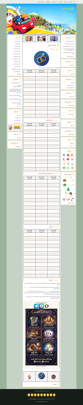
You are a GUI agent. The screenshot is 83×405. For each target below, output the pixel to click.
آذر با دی (29, 215)
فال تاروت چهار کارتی (16, 54)
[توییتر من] (38, 395)
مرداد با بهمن (41, 165)
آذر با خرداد (29, 189)
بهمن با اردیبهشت (41, 238)
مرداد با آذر (41, 158)
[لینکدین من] (29, 395)
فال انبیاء (72, 74)
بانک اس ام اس (54, 2)
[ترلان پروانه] (41, 39)
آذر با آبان (29, 207)
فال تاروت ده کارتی (17, 64)
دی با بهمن (53, 272)
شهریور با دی (29, 162)
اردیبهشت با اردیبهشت (41, 78)
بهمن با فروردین (41, 235)
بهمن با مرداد (41, 250)
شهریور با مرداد (29, 143)
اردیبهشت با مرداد (42, 90)
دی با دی (53, 268)
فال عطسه (18, 138)
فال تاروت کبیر (17, 44)
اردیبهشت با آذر (41, 105)
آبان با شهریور (41, 200)
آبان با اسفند (41, 222)
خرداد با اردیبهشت (29, 78)
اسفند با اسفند (29, 276)
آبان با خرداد (41, 189)
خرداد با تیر (29, 86)
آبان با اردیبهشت (41, 185)
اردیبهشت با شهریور (41, 93)
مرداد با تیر (41, 139)
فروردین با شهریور (53, 93)
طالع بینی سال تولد (71, 203)
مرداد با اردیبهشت (42, 132)
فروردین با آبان (53, 101)
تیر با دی (53, 162)
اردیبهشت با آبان (41, 101)
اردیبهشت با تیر (41, 86)
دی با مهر (53, 257)
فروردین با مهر (53, 97)
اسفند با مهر (29, 257)
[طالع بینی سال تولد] (68, 189)
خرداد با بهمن (29, 112)
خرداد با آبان (29, 101)
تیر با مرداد (53, 143)
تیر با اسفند (53, 169)
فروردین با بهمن (53, 112)
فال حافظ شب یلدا (17, 120)
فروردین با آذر (53, 105)
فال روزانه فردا (17, 146)
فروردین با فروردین (53, 75)
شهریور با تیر (29, 139)
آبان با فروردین (41, 181)
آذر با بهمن (29, 219)
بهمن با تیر (41, 246)
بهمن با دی (41, 268)
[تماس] (41, 395)
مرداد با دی (41, 162)
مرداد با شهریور (41, 147)
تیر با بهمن (53, 165)
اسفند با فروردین (29, 235)
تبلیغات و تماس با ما (40, 2)
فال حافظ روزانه (17, 118)
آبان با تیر (41, 192)
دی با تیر (53, 246)
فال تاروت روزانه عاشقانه (16, 69)
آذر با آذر (29, 211)
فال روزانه (60, 2)
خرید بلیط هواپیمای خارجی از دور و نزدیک (15, 99)
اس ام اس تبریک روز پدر (70, 41)
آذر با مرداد (29, 196)
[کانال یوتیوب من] (32, 395)
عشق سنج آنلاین (71, 134)
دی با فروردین (53, 235)
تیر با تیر (53, 139)
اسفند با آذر (29, 265)
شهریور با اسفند (29, 169)
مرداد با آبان (41, 154)
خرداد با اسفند (29, 116)
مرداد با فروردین (41, 128)
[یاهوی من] (54, 395)
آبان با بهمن (41, 219)
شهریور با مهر (29, 150)
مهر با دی (53, 215)
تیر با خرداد (53, 135)
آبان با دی (41, 215)
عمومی (52, 384)
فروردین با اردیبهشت (53, 78)
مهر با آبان (53, 207)
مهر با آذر (53, 211)
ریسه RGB (72, 143)
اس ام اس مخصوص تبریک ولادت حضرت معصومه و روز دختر (68, 49)
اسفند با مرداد (29, 250)
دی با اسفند (53, 276)
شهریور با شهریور (29, 147)
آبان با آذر (41, 211)
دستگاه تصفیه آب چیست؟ (16, 83)
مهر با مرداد (53, 196)
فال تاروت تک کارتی (17, 49)
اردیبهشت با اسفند (41, 116)
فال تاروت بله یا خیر (17, 71)
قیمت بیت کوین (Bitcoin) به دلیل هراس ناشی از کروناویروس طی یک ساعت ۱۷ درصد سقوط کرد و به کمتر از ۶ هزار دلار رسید (15, 91)
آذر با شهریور (29, 200)
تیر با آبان (53, 154)
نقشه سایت (37, 401)
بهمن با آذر (41, 265)
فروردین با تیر (53, 86)
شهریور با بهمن (29, 165)
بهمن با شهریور (41, 253)
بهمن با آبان (41, 261)
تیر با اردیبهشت (53, 132)
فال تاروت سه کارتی (17, 51)
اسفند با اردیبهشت (29, 238)
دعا (73, 117)
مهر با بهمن (53, 219)
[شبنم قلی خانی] (29, 39)
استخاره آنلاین (48, 2)
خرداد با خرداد (29, 82)
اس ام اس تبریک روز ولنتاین (69, 44)
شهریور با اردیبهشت (29, 132)
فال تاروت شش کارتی (16, 59)
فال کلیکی (72, 125)
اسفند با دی (29, 268)
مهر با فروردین (53, 181)
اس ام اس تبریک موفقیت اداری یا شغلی (68, 53)
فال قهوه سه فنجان (70, 85)
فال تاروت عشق (27, 287)
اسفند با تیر (29, 246)
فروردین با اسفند (53, 116)
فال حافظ (70, 2)
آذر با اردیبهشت (29, 185)
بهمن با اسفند (41, 276)
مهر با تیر (53, 192)
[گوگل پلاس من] (35, 395)
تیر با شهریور (53, 147)
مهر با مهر (53, 204)
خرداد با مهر (29, 97)
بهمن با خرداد (41, 242)
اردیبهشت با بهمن (41, 112)
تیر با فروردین (53, 128)
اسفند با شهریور (29, 253)
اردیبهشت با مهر (41, 97)
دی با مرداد (53, 250)
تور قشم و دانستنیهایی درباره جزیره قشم (15, 95)
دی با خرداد (53, 242)
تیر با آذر (53, 158)
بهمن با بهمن (41, 272)
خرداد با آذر (29, 105)
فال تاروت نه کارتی (17, 61)
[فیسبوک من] (48, 395)
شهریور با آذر (29, 158)
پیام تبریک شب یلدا (17, 123)
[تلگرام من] (51, 395)
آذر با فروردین (29, 181)
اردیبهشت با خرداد (41, 82)
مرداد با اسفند (41, 169)
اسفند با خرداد (29, 242)
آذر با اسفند (29, 222)
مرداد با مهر (41, 150)
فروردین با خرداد (53, 82)
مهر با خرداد (53, 189)
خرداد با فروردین (29, 75)
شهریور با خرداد (29, 135)
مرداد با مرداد (41, 143)
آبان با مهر (41, 204)
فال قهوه (72, 83)
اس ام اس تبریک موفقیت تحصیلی (68, 46)
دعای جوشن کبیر (71, 114)
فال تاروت (65, 2)
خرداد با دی (29, 108)
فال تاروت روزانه (46, 291)
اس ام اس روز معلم (71, 56)
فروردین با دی (53, 108)
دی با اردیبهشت (53, 238)
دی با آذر (53, 265)
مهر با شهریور (53, 200)
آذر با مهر (29, 204)
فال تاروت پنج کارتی (17, 56)
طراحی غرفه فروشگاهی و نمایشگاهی (16, 103)
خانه (74, 2)
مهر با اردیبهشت (53, 185)
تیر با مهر (53, 150)
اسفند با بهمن (29, 272)
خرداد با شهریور (29, 93)
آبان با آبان (41, 207)
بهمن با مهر (41, 257)
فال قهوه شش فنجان (70, 88)
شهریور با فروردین (29, 128)
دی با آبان (53, 261)
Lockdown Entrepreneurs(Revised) (17, 85)
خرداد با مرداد (29, 90)
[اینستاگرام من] (44, 395)
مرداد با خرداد (41, 135)
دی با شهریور (53, 253)
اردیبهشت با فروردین (41, 75)
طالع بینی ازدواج (68, 8)
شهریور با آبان (29, 154)
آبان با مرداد (41, 196)
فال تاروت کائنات (17, 46)
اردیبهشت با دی (41, 108)
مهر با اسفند (53, 222)
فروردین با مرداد (53, 90)
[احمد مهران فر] (54, 39)
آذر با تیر (29, 192)
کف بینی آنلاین (71, 96)
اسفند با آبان (29, 261)
